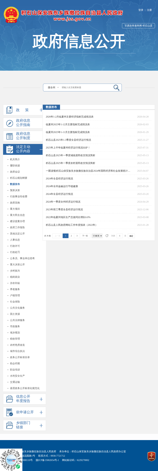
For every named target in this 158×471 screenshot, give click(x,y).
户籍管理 (15, 295)
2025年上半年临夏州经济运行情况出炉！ (68, 147)
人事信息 (15, 239)
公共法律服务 (17, 320)
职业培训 (15, 369)
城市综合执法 (17, 351)
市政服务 (15, 326)
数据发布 (15, 184)
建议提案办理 (17, 221)
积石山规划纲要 (18, 178)
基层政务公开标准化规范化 (25, 388)
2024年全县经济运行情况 (59, 178)
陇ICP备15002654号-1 (47, 460)
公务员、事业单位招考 (22, 258)
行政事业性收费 (18, 196)
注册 (149, 10)
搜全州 (51, 87)
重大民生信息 (17, 215)
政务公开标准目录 (20, 357)
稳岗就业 (15, 277)
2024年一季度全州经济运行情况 (63, 201)
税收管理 (15, 338)
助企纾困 (15, 363)
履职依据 (15, 165)
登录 (140, 10)
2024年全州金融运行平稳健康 (62, 186)
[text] (85, 87)
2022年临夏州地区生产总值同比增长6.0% (68, 217)
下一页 (85, 236)
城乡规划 (15, 332)
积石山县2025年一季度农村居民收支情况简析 (70, 163)
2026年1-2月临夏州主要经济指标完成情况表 (70, 116)
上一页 (57, 236)
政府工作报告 (17, 227)
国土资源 (15, 314)
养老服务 (15, 289)
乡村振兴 (15, 270)
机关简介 (15, 159)
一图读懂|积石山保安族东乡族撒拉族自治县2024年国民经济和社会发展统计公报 (89, 170)
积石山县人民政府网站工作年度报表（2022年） (72, 225)
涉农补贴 (15, 283)
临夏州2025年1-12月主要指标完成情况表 (68, 124)
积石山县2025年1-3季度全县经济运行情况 (68, 140)
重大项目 (15, 209)
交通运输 (15, 382)
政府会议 (15, 171)
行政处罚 (15, 252)
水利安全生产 (17, 376)
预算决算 (15, 190)
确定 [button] (131, 236)
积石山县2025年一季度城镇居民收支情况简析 (70, 155)
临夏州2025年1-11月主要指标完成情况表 (68, 132)
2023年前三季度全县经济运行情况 (64, 209)
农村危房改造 (17, 345)
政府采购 (15, 202)
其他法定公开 (17, 233)
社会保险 (15, 301)
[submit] (115, 87)
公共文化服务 (17, 307)
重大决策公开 (17, 264)
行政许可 (15, 246)
